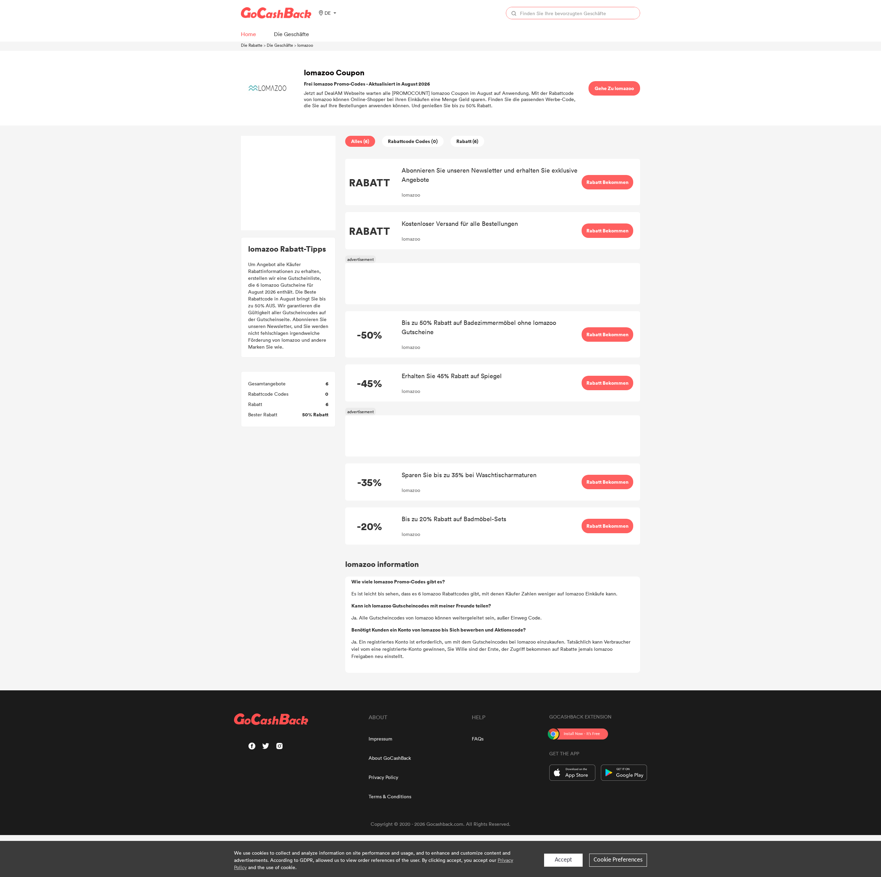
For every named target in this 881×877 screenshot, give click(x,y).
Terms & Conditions (390, 796)
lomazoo (305, 45)
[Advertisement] (288, 183)
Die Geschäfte (280, 45)
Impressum (380, 738)
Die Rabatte (252, 45)
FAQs (478, 738)
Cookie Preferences (618, 860)
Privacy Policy (383, 777)
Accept (563, 860)
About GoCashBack (390, 758)
